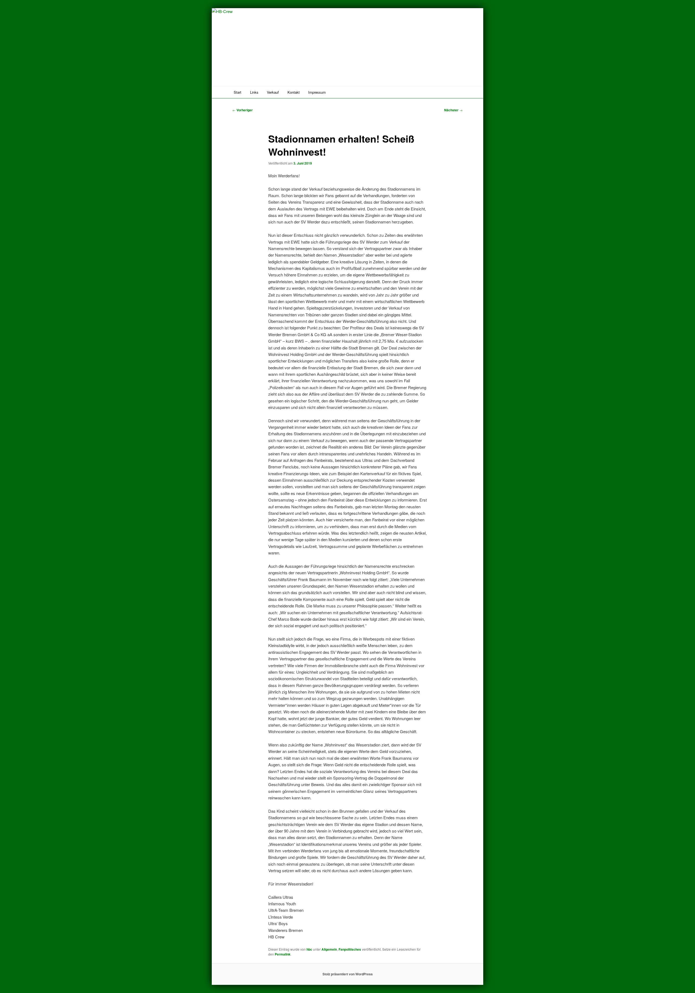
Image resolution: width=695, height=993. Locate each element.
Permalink (282, 954)
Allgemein (329, 949)
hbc (309, 949)
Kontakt (294, 92)
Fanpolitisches (350, 949)
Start (237, 92)
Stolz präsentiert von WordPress (348, 974)
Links (254, 92)
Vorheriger (242, 110)
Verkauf (273, 92)
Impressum (317, 92)
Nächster (453, 110)
